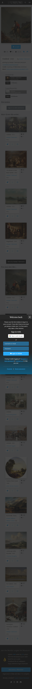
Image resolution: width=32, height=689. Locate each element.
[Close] (29, 317)
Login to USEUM (16, 353)
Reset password (20, 369)
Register (9, 369)
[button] (16, 336)
